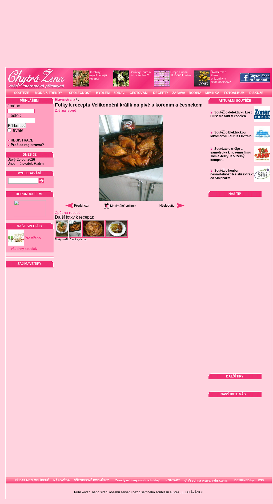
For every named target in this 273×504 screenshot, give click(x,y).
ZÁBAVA (178, 93)
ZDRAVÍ (119, 93)
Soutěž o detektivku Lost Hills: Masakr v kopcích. (231, 114)
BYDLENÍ (103, 93)
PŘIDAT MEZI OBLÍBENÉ (32, 480)
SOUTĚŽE (21, 93)
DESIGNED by (244, 480)
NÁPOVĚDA (61, 480)
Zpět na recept (65, 110)
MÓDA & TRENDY (48, 93)
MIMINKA (212, 93)
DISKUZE (256, 93)
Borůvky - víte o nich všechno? (140, 73)
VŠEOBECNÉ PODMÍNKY (91, 480)
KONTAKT (173, 480)
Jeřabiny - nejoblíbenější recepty (98, 75)
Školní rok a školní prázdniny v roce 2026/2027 (221, 76)
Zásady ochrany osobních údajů (137, 480)
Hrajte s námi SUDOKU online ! (180, 75)
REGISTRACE (22, 140)
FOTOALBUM (234, 93)
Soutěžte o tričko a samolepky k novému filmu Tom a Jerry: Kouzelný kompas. (230, 154)
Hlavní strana (65, 99)
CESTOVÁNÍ (139, 93)
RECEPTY (160, 93)
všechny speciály (24, 249)
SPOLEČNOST (80, 93)
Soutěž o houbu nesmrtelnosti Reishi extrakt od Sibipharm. (232, 174)
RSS (260, 480)
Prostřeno (33, 238)
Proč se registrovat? (27, 145)
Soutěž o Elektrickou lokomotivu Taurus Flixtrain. (231, 134)
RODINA (195, 93)
